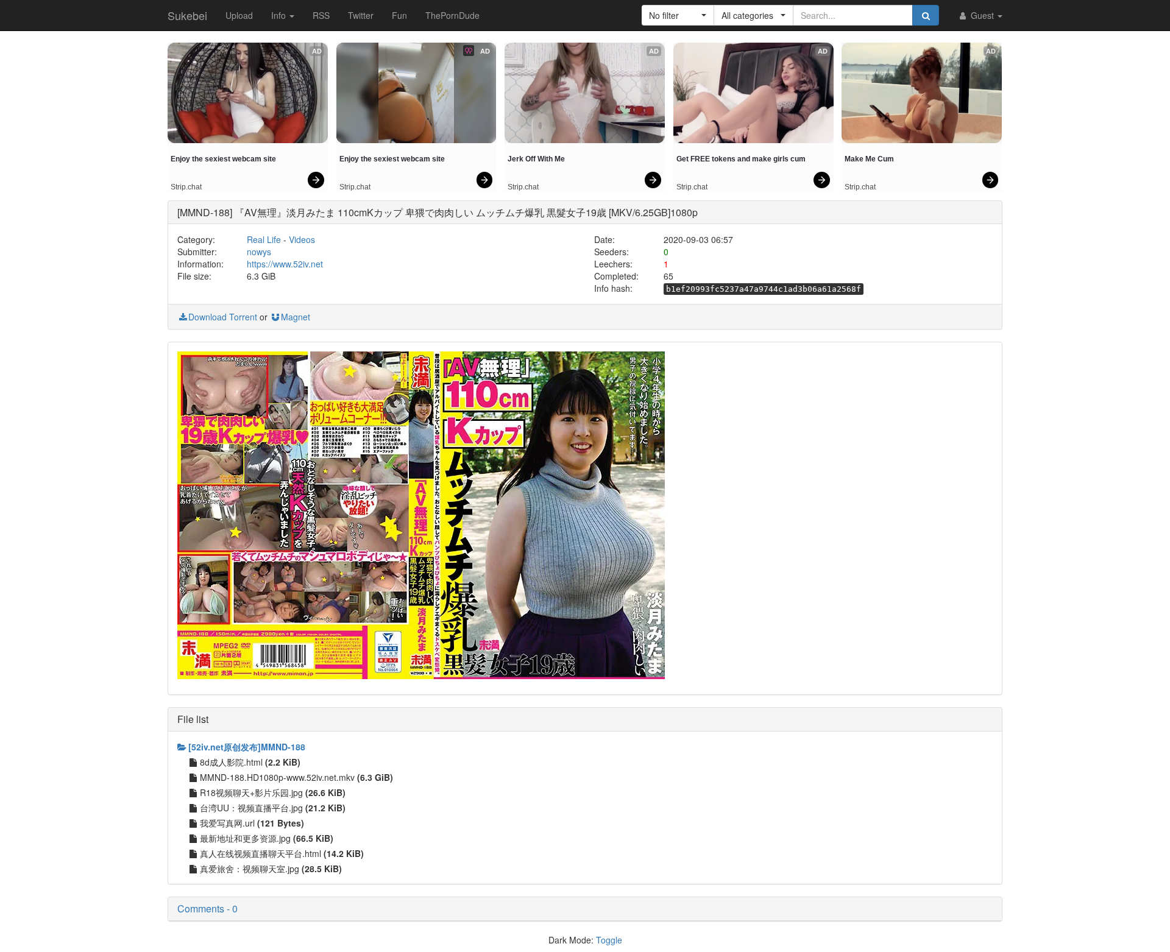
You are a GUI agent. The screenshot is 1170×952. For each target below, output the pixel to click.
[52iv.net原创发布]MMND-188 (246, 747)
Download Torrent (222, 317)
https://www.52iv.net (285, 264)
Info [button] (279, 15)
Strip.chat (186, 187)
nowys (259, 251)
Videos (302, 239)
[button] (678, 15)
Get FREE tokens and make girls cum (741, 159)
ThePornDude (452, 15)
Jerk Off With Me (536, 159)
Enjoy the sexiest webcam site (223, 159)
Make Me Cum (869, 159)
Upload (239, 15)
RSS (321, 15)
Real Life (264, 239)
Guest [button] (982, 15)
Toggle (609, 940)
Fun (399, 15)
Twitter (361, 15)
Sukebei (187, 15)
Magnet (295, 317)
